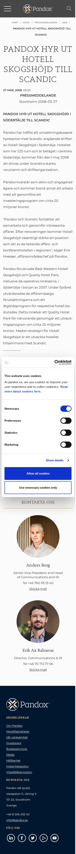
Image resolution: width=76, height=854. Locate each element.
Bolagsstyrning (16, 749)
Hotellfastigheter (17, 731)
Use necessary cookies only (38, 487)
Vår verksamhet (17, 737)
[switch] (66, 420)
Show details (55, 460)
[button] (8, 8)
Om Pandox (14, 725)
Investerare (13, 743)
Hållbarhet (13, 760)
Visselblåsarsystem (19, 772)
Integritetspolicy (17, 766)
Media (10, 754)
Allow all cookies (38, 473)
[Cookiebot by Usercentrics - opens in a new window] (55, 362)
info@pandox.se (17, 820)
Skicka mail (38, 589)
